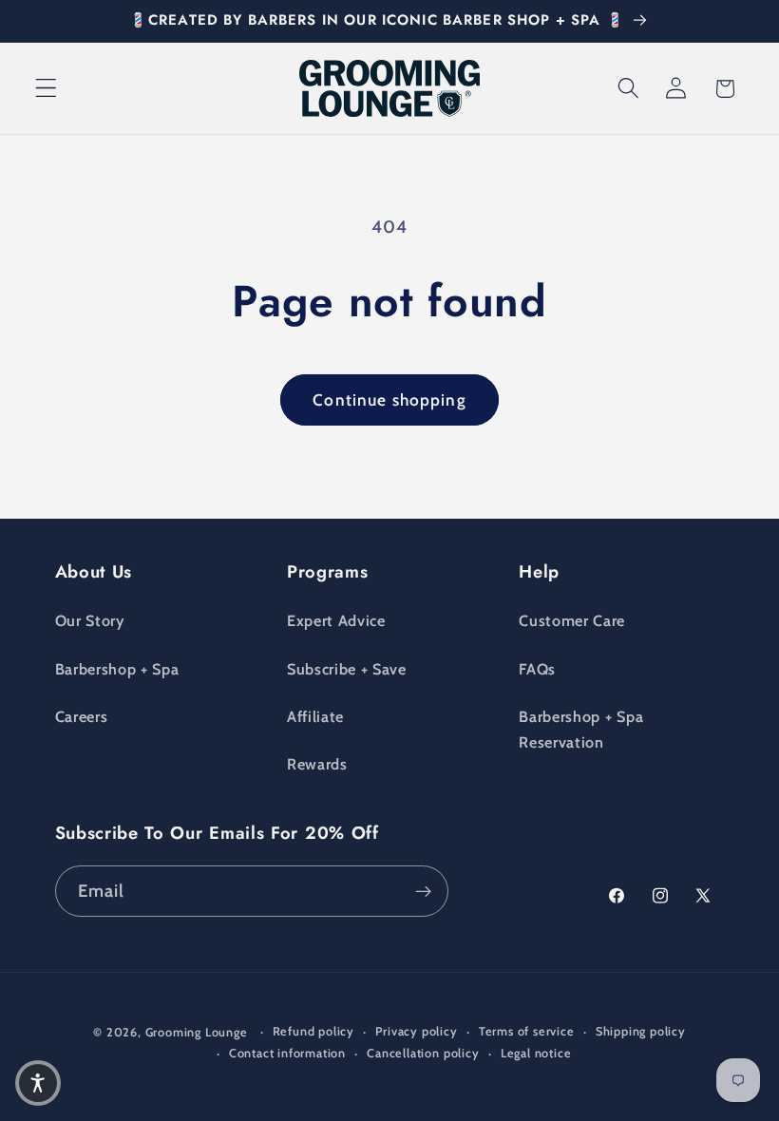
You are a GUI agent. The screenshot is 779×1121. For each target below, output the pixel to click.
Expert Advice (336, 620)
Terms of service (527, 1031)
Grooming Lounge (196, 1032)
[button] (46, 89)
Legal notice (536, 1053)
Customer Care (572, 620)
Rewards (317, 763)
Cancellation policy (423, 1053)
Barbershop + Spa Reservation (581, 729)
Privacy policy (416, 1031)
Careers (81, 716)
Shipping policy (641, 1031)
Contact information (287, 1053)
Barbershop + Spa (117, 668)
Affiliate (315, 716)
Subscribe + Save (347, 668)
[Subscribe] (423, 891)
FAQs (537, 668)
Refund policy (313, 1031)
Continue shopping (389, 399)
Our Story (89, 620)
